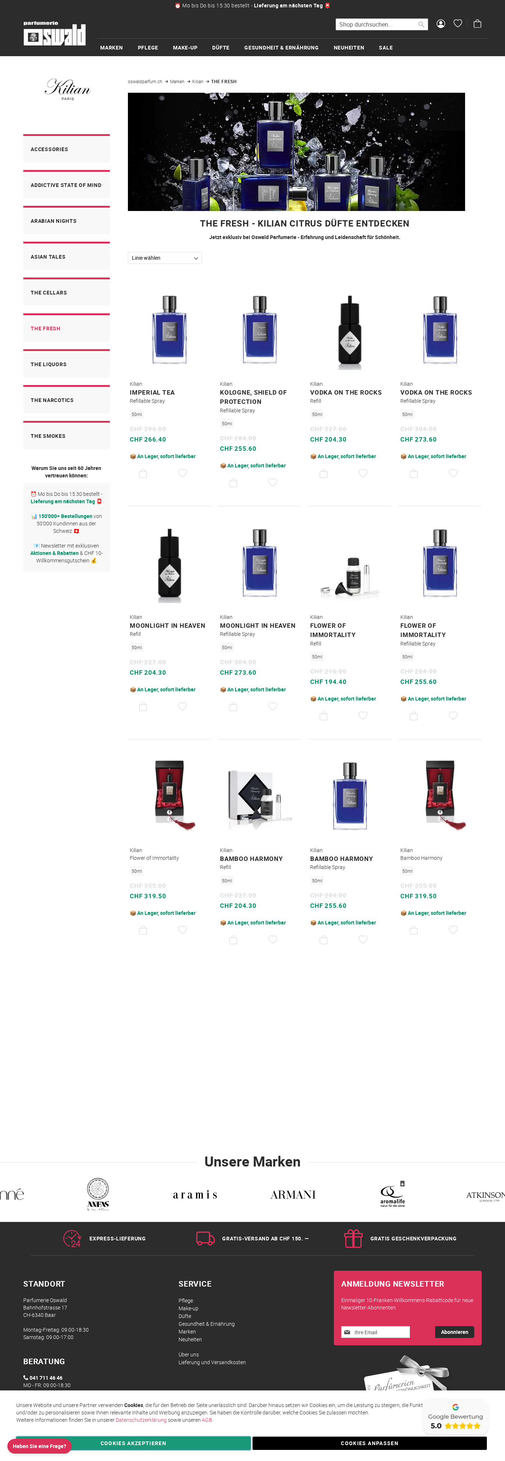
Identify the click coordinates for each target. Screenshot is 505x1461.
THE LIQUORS (49, 364)
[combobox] (382, 24)
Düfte (185, 1315)
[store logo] (54, 33)
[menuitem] (119, 47)
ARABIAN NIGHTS (54, 220)
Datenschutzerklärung (141, 1419)
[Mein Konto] (441, 24)
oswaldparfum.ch (145, 81)
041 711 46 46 (46, 1377)
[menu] (293, 47)
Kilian (198, 81)
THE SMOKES (48, 435)
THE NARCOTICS (52, 399)
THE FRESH (46, 328)
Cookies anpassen (370, 1443)
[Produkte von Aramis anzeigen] (195, 1196)
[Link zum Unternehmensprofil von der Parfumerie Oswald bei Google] (455, 1434)
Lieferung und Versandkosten (212, 1362)
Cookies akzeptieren (134, 1443)
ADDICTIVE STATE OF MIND (66, 184)
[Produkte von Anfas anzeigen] (97, 1196)
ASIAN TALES (48, 256)
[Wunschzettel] (458, 24)
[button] (183, 473)
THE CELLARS (49, 292)
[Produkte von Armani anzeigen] (293, 1196)
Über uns (189, 1354)
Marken (178, 81)
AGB (207, 1419)
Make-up (189, 1308)
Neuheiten (190, 1339)
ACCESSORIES (49, 149)
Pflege (186, 1300)
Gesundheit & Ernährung (207, 1323)
